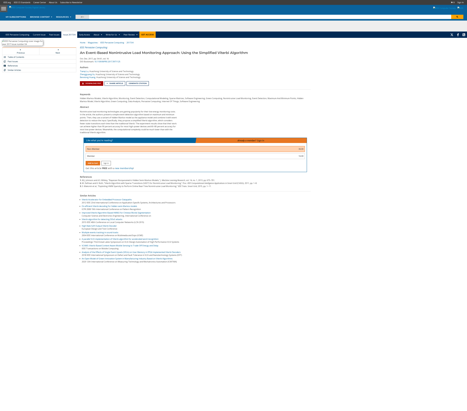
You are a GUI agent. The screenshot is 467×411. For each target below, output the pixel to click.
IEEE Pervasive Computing (17, 34)
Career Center (39, 2)
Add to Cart (93, 163)
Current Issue (39, 34)
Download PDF (93, 83)
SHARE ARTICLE (116, 83)
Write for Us (111, 34)
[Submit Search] (457, 17)
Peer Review (129, 34)
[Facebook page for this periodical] (458, 35)
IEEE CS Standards (22, 2)
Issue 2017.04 (69, 34)
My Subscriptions (16, 17)
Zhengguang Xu (87, 74)
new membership (124, 168)
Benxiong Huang (87, 77)
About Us (53, 2)
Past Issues (54, 34)
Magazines (93, 42)
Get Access (147, 34)
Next (58, 52)
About (97, 34)
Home (82, 42)
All (82, 17)
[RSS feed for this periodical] (464, 35)
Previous (21, 52)
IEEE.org (7, 2)
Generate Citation (138, 83)
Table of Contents (15, 57)
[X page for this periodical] (452, 35)
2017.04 (129, 42)
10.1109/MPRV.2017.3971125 (107, 61)
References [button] (12, 65)
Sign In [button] (460, 2)
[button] (452, 2)
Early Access (84, 34)
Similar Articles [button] (14, 70)
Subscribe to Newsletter (71, 2)
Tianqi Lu (84, 71)
